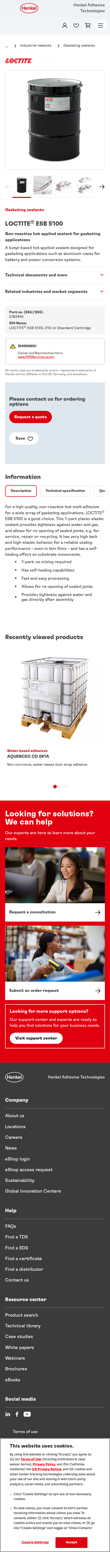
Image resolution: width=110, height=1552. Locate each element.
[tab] (21, 491)
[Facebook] (16, 1414)
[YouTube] (27, 1414)
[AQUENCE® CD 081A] (55, 713)
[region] (55, 1495)
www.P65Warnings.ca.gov (36, 356)
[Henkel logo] (29, 8)
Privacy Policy (44, 1464)
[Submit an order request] (55, 963)
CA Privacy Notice (46, 1469)
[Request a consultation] (55, 884)
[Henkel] (14, 1077)
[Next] (101, 187)
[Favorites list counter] (76, 25)
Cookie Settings (35, 1542)
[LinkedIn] (7, 1414)
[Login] (65, 25)
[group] (55, 134)
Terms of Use (31, 1459)
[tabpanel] (55, 555)
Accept (72, 1542)
